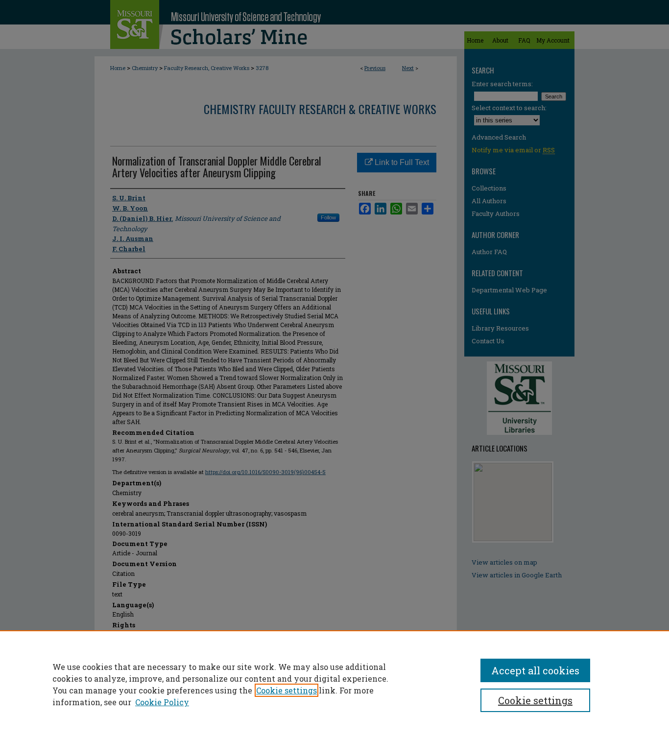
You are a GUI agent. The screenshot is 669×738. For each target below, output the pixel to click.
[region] (334, 684)
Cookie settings (286, 690)
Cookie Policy (162, 702)
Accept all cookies (535, 670)
